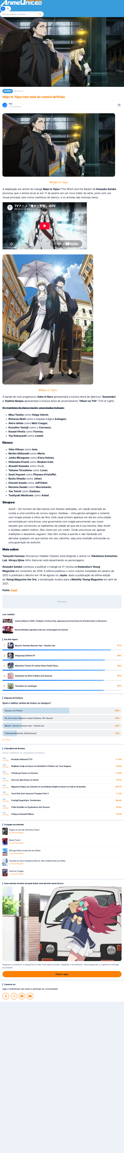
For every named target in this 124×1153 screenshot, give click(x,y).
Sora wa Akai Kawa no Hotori (25, 780)
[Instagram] (14, 996)
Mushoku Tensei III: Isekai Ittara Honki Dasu (36, 665)
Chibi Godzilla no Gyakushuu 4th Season (30, 807)
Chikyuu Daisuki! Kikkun (22, 814)
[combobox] (18, 14)
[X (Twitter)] (5, 996)
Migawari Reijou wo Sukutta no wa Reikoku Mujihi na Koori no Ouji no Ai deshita (48, 786)
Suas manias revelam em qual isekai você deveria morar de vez (33, 883)
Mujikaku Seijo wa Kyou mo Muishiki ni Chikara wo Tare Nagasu (41, 766)
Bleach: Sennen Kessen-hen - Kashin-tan (35, 645)
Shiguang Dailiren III (25, 655)
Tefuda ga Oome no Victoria (24, 773)
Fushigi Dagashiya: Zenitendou (26, 800)
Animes (7, 91)
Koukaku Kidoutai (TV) (21, 759)
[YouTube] (30, 996)
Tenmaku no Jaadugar (26, 686)
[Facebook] (22, 996)
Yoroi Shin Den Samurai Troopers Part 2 (30, 793)
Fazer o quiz (62, 974)
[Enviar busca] (40, 14)
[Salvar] (119, 105)
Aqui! (14, 590)
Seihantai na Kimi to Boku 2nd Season (33, 676)
